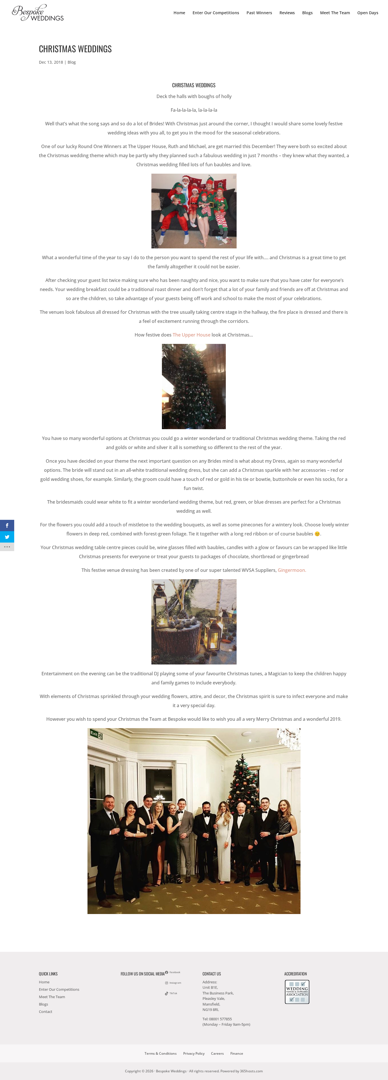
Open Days (367, 13)
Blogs (307, 13)
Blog (72, 62)
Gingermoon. (292, 570)
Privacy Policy (194, 1053)
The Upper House (191, 335)
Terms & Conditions (161, 1053)
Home (179, 13)
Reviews (287, 13)
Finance (236, 1053)
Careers (217, 1053)
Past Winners (259, 13)
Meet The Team (335, 13)
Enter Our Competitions (216, 13)
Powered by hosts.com (241, 1071)
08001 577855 (220, 1018)
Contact (45, 1011)
